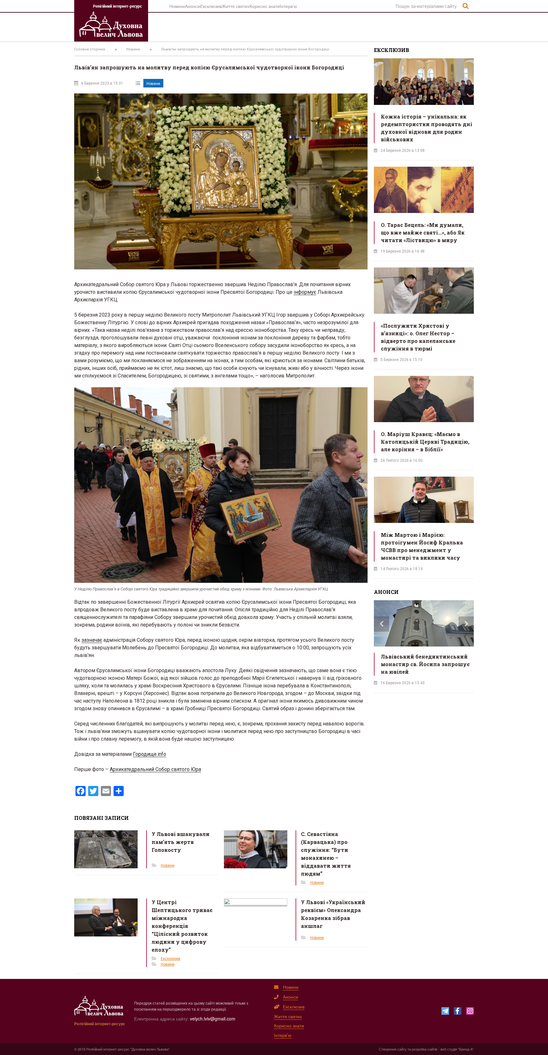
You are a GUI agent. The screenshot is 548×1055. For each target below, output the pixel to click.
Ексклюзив (211, 6)
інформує (305, 292)
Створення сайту (393, 1049)
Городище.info (149, 754)
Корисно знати (265, 6)
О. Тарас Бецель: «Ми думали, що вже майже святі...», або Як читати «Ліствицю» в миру (423, 232)
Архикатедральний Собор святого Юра (155, 769)
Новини (177, 6)
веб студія (448, 1049)
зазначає (92, 640)
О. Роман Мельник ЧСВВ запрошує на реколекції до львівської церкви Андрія (421, 664)
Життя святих (236, 6)
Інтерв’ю (288, 6)
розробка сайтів (424, 1049)
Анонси (192, 6)
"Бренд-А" (466, 1049)
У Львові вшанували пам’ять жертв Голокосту (181, 842)
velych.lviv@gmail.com (212, 1018)
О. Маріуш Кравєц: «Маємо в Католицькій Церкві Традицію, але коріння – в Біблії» (425, 442)
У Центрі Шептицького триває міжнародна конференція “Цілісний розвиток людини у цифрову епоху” (182, 926)
